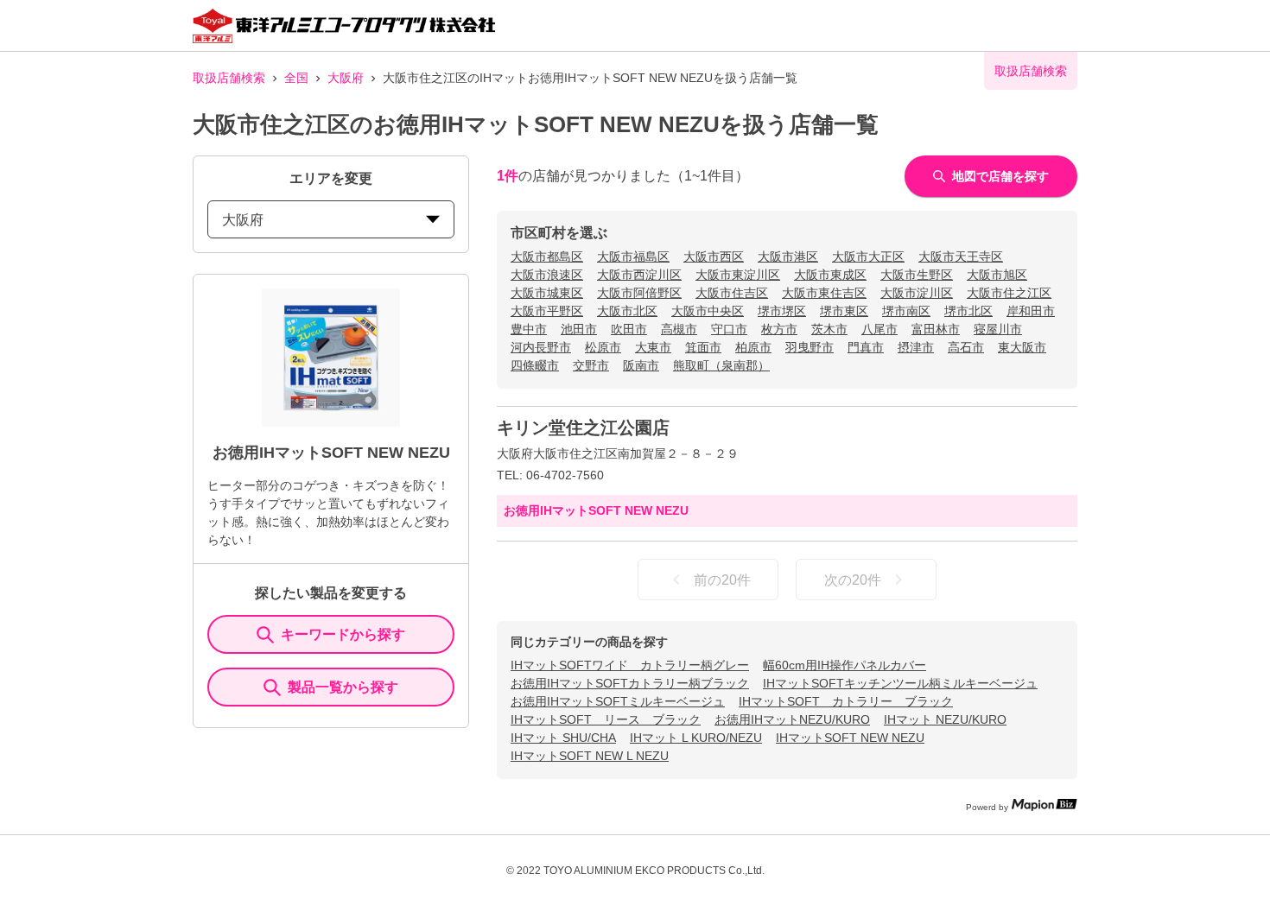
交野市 (591, 365)
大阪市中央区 (707, 311)
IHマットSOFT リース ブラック (606, 719)
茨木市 (829, 329)
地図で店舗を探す (1000, 176)
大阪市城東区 (547, 293)
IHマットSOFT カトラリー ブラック (846, 701)
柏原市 (753, 347)
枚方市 (779, 329)
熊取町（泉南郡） (721, 365)
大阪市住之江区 (1009, 293)
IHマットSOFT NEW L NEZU (590, 756)
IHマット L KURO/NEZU (696, 737)
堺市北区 (968, 311)
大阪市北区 (627, 311)
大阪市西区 (713, 256)
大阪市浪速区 (547, 275)
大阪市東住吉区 (824, 293)
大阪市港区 (788, 256)
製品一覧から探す (343, 687)
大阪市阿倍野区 (639, 293)
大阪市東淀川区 (737, 275)
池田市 (579, 329)
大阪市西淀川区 (639, 275)
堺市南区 (906, 311)
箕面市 (703, 347)
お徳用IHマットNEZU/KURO (792, 719)
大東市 (653, 347)
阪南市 (641, 365)
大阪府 (345, 78)
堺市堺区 (782, 311)
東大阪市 (1022, 347)
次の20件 (852, 580)
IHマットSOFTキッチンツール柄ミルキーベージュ (900, 683)
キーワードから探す (343, 634)
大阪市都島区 (547, 256)
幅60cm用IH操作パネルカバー (844, 665)
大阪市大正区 (868, 256)
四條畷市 (535, 365)
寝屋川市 (998, 329)
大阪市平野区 (547, 311)
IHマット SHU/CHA (563, 737)
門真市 (866, 347)
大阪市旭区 (997, 275)
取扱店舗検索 (229, 78)
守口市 (729, 329)
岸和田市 (1030, 311)
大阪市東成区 (830, 275)
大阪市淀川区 (916, 293)
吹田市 (629, 329)
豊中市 (529, 329)
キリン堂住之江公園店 (583, 427)
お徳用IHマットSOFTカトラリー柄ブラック (630, 683)
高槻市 (679, 329)
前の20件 (722, 580)
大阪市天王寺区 (960, 256)
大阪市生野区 (916, 275)
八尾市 (879, 329)
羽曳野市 (809, 347)
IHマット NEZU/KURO (945, 719)
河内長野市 (541, 347)
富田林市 (935, 329)
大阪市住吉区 (731, 293)
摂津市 (916, 347)
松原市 (603, 347)
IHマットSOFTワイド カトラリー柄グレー (630, 665)
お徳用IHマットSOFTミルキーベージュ (618, 701)
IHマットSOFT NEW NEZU (850, 737)
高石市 (966, 347)
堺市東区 (844, 311)
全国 (296, 78)
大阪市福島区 (633, 256)
